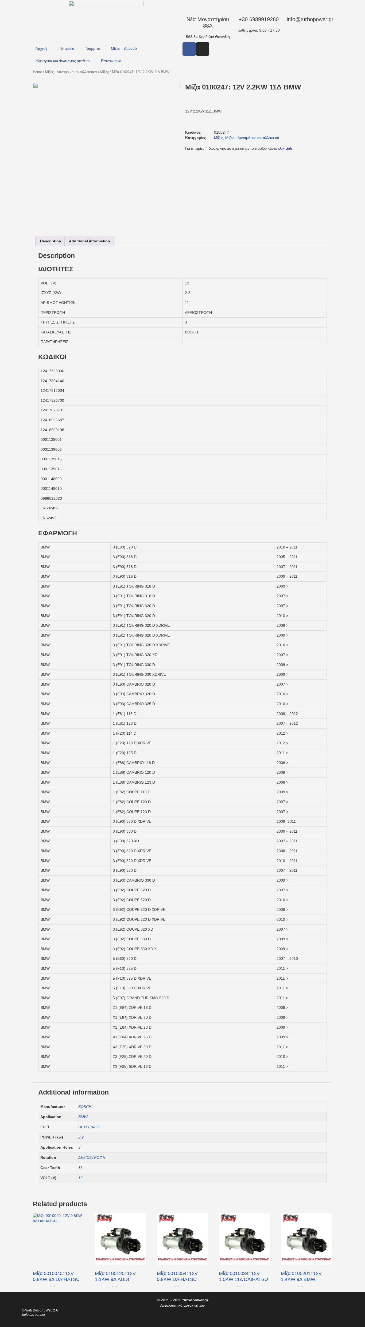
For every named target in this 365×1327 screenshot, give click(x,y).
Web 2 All (52, 1310)
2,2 (81, 1137)
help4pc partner (33, 1315)
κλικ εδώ (285, 148)
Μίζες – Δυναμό (124, 48)
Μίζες (104, 72)
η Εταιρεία (65, 48)
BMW (82, 1117)
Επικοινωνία (111, 61)
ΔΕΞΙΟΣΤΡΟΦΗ (91, 1157)
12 (80, 1178)
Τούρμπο (92, 48)
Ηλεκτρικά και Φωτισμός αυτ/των (63, 61)
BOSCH (84, 1106)
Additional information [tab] (89, 241)
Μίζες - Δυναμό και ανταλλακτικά (71, 72)
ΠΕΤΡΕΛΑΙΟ (88, 1127)
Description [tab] (50, 241)
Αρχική (41, 48)
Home (37, 72)
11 (80, 1168)
